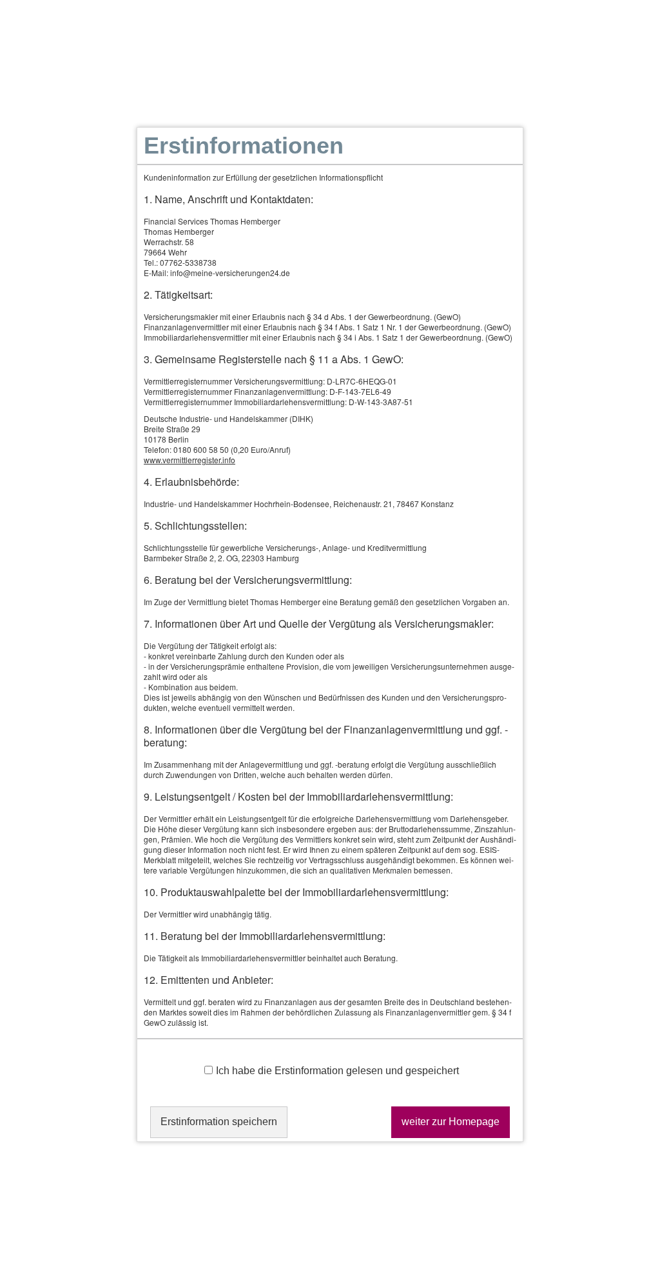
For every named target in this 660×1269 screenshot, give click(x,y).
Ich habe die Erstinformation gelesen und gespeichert (337, 1070)
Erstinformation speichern (218, 1121)
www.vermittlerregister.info (189, 459)
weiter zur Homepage (451, 1121)
